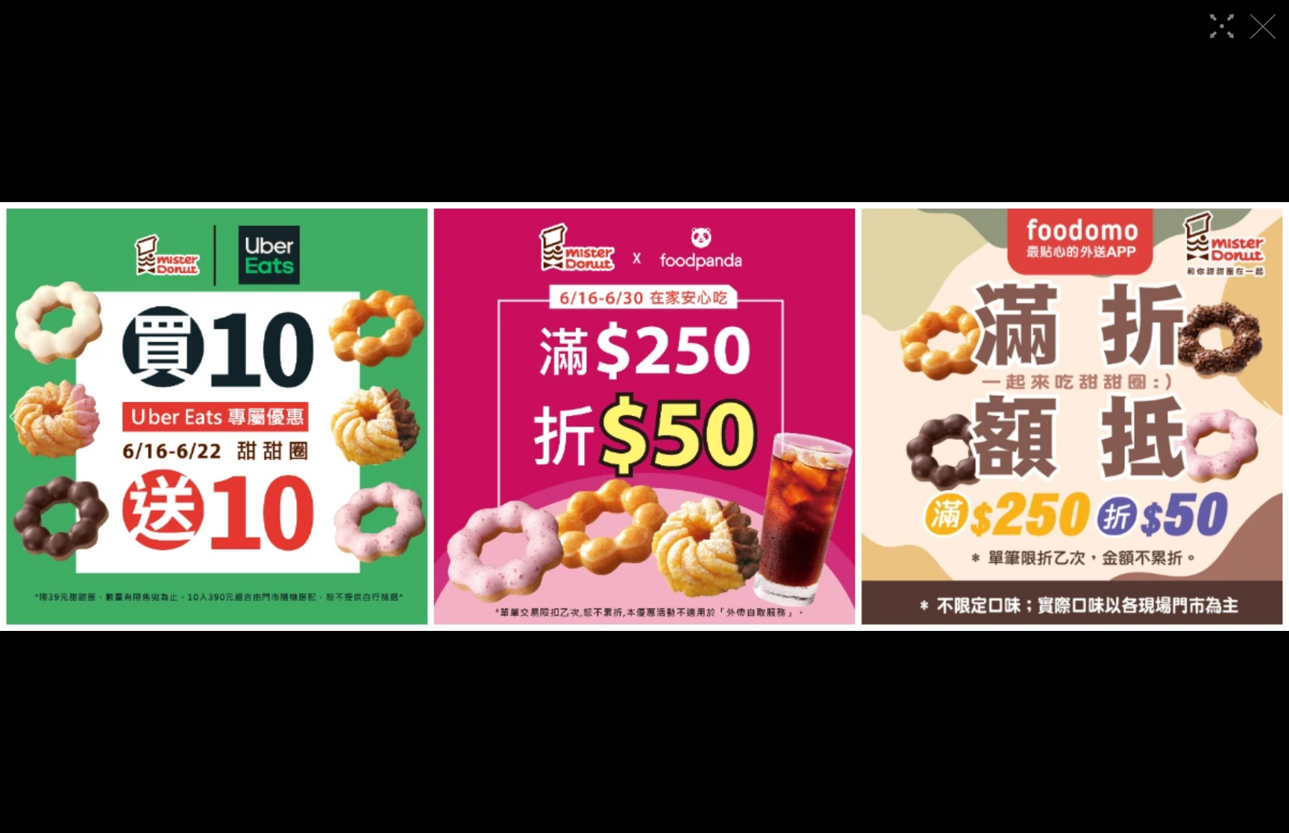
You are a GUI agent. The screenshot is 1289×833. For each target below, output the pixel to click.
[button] (17, 416)
